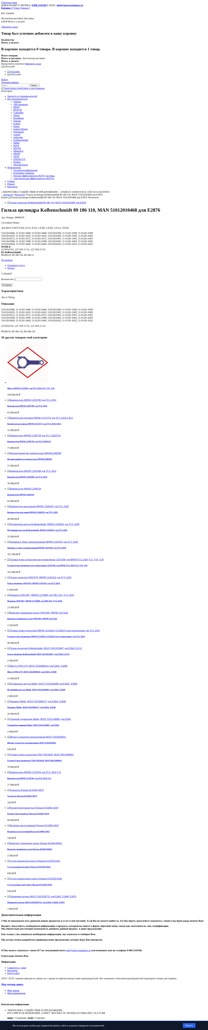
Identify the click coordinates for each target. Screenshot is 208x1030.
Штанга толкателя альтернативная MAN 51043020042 (31, 743)
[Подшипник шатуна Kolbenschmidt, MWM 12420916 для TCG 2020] (43, 524)
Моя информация (16, 993)
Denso (16, 115)
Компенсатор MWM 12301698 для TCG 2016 (27, 477)
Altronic (17, 101)
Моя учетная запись (12, 984)
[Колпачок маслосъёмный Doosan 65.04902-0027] (33, 825)
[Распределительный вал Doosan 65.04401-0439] (32, 807)
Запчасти (8, 194)
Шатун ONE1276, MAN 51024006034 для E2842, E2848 (31, 672)
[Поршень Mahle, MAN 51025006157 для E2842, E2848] (36, 701)
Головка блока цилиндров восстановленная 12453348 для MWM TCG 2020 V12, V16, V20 (47, 565)
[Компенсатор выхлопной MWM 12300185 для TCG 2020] (38, 506)
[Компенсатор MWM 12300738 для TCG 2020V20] (33, 435)
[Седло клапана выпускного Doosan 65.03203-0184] (34, 878)
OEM (16, 156)
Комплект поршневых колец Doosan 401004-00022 (29, 849)
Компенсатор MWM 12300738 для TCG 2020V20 (29, 441)
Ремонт (11, 184)
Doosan (17, 121)
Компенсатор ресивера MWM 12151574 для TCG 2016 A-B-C (34, 424)
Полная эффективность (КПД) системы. (34, 175)
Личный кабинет (10, 82)
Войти (4, 79)
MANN (17, 148)
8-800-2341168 (39, 5)
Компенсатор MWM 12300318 (20, 495)
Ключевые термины (23, 173)
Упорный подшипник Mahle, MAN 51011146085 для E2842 (33, 725)
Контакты (12, 186)
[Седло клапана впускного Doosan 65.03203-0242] (33, 861)
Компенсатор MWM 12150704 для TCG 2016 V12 (29, 778)
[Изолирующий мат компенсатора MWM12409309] (34, 453)
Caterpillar (18, 112)
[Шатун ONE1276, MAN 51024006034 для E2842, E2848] (37, 666)
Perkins (17, 162)
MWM (16, 154)
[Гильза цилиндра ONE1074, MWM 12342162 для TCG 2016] (39, 577)
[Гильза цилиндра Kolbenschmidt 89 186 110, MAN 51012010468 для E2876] (46, 202)
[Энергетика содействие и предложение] (23, 88)
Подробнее (7, 260)
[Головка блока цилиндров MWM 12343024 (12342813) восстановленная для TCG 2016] (53, 630)
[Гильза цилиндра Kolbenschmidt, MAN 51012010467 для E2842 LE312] (44, 648)
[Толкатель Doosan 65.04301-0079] (25, 790)
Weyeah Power (20, 164)
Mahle (16, 143)
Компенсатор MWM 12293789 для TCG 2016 (27, 406)
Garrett (16, 134)
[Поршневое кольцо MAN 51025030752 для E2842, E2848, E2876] (41, 896)
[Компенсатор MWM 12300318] (24, 488)
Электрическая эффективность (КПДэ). (33, 178)
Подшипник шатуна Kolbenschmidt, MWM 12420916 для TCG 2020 (37, 530)
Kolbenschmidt (20, 140)
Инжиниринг (14, 167)
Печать (11, 268)
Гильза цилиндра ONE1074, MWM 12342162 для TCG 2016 (33, 583)
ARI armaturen (20, 104)
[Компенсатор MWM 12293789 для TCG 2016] (31, 400)
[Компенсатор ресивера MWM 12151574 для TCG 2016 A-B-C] (40, 418)
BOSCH (17, 110)
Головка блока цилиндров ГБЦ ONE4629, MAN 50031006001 (34, 760)
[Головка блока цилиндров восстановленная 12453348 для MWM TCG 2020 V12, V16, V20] (55, 559)
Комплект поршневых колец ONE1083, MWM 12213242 (32, 619)
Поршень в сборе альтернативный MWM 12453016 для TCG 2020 (36, 548)
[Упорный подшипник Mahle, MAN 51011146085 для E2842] (39, 719)
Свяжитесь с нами (16, 967)
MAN (16, 145)
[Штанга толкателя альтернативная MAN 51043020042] (36, 737)
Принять (189, 1025)
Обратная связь (9, 2)
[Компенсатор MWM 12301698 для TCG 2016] (31, 471)
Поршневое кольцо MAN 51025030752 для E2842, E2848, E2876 (36, 902)
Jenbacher (18, 137)
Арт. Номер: (7, 217)
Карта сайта (13, 973)
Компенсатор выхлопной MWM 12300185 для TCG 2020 (32, 512)
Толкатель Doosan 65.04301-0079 (22, 796)
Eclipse (16, 123)
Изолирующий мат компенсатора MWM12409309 (29, 459)
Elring (16, 126)
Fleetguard (18, 132)
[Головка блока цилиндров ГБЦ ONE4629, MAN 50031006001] (40, 754)
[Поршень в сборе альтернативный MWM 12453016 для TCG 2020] (42, 542)
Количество (7, 279)
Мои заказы (13, 990)
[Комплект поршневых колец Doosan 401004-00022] (34, 843)
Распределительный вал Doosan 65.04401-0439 (28, 814)
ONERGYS (19, 159)
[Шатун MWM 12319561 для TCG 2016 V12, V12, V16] (27, 382)
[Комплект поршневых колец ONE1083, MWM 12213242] (37, 612)
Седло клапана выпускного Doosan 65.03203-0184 (29, 885)
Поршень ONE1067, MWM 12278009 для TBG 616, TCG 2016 (34, 601)
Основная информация (25, 170)
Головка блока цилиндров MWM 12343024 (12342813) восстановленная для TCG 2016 (46, 636)
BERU (16, 107)
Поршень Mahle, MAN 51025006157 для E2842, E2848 (31, 707)
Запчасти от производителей (22, 96)
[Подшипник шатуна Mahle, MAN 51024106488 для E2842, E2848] (42, 683)
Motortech (18, 151)
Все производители (17, 99)
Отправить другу (16, 265)
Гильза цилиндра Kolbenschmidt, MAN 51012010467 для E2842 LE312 (38, 654)
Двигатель (19, 194)
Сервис (11, 181)
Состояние (7, 222)
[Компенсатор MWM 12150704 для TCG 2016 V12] (34, 772)
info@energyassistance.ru (70, 5)
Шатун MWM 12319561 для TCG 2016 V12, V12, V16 (31, 388)
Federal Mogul (20, 129)
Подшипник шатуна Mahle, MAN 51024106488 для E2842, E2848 (36, 690)
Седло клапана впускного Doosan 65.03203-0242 (29, 867)
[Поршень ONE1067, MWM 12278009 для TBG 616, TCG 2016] (40, 595)
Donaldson (18, 118)
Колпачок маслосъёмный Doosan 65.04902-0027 (28, 831)
